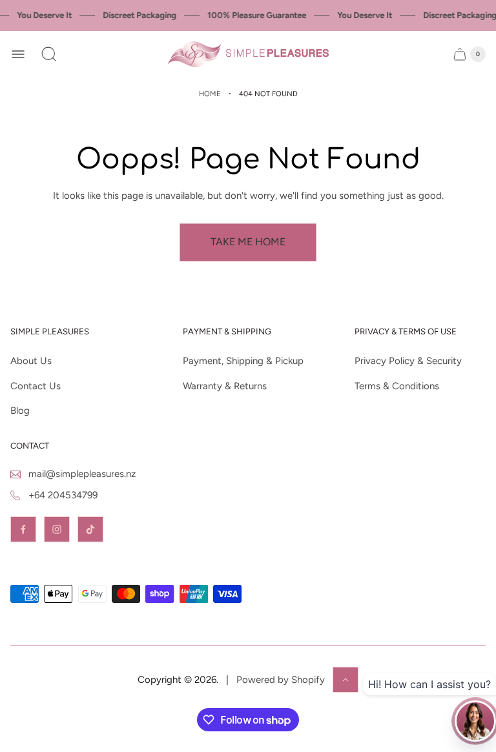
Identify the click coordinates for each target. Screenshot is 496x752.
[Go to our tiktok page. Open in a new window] (90, 529)
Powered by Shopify (280, 680)
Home (210, 93)
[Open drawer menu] (18, 54)
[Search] (49, 54)
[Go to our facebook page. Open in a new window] (23, 529)
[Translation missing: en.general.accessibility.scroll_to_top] (345, 680)
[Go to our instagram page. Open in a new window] (57, 529)
